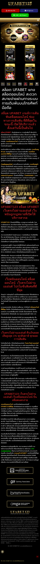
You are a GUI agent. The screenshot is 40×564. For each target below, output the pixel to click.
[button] (38, 20)
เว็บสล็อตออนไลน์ (6, 164)
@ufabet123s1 (6, 451)
